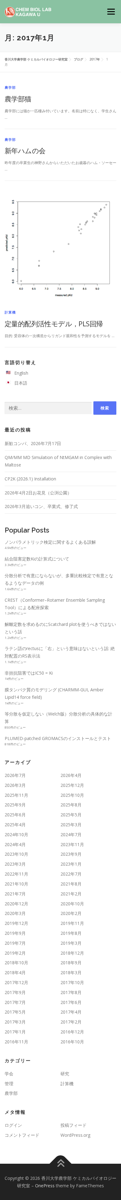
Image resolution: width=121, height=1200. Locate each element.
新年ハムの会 (25, 150)
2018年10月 (16, 963)
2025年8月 (71, 805)
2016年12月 (72, 1032)
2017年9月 (15, 992)
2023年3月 (15, 864)
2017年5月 (15, 1012)
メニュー (110, 11)
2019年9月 (15, 933)
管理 (9, 1083)
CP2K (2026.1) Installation (30, 479)
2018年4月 (15, 972)
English (21, 373)
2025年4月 (15, 825)
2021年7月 (15, 894)
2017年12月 (16, 982)
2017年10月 (72, 982)
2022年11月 (16, 874)
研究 (64, 1074)
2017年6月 (71, 1002)
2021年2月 (71, 894)
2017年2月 (71, 1022)
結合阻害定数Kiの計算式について (37, 559)
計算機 (10, 312)
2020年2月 (71, 913)
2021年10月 (16, 884)
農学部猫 (18, 98)
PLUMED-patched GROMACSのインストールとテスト (58, 738)
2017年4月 (71, 1012)
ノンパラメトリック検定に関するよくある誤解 (50, 542)
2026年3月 (15, 785)
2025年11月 (16, 795)
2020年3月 (15, 913)
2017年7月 (15, 1002)
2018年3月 (71, 972)
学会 (9, 1074)
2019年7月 (15, 943)
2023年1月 (71, 864)
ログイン (13, 1125)
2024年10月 (16, 834)
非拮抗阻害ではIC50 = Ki (29, 673)
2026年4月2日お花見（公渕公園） (38, 493)
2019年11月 (72, 923)
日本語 (20, 383)
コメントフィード (22, 1135)
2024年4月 (15, 844)
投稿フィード (73, 1125)
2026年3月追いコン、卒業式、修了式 (41, 506)
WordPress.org (75, 1135)
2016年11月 (16, 1042)
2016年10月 (72, 1042)
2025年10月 (72, 795)
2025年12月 (72, 785)
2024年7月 (71, 834)
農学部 (10, 87)
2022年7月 (71, 874)
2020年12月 (16, 904)
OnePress (45, 1186)
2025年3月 (71, 825)
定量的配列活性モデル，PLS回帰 (54, 323)
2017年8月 (71, 992)
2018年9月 (71, 963)
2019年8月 (71, 933)
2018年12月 (72, 953)
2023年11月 (72, 844)
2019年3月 (71, 943)
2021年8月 (71, 884)
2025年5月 (71, 815)
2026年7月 (15, 775)
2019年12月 (16, 923)
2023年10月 (16, 854)
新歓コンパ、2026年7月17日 (33, 443)
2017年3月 (15, 1022)
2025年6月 (15, 815)
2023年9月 (71, 854)
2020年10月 (72, 904)
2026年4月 (71, 775)
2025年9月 (15, 805)
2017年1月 (15, 1032)
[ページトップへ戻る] (61, 1164)
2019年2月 (15, 953)
